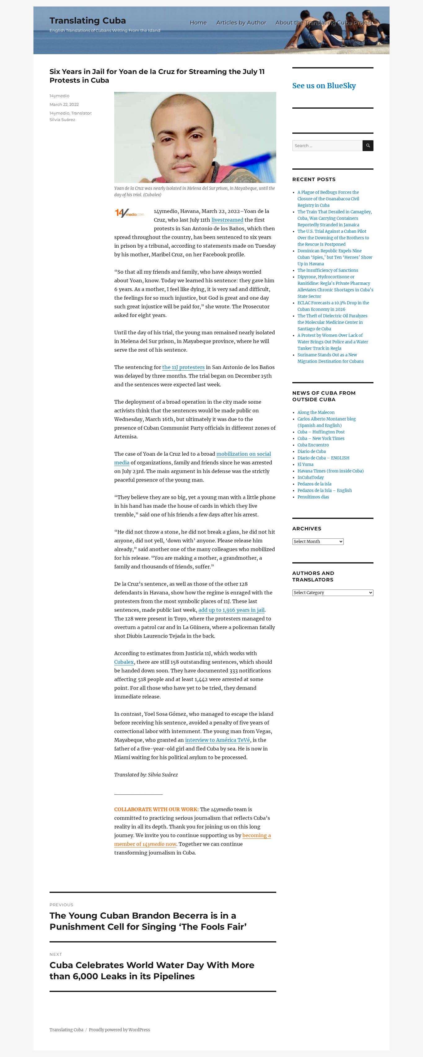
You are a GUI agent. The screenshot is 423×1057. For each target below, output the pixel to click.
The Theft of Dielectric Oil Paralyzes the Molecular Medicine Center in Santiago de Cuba (333, 322)
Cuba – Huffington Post (321, 432)
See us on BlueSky (324, 85)
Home (198, 22)
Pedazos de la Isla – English (325, 490)
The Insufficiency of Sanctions (328, 270)
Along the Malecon (316, 412)
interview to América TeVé (217, 740)
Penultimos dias (313, 497)
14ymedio (59, 95)
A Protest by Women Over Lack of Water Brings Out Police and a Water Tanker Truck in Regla (333, 342)
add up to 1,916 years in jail (231, 610)
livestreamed (227, 220)
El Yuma (305, 464)
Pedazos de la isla (314, 484)
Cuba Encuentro (313, 445)
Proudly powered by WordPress (119, 1030)
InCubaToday (311, 477)
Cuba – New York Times (321, 438)
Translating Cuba (88, 20)
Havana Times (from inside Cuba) (331, 471)
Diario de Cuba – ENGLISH (324, 458)
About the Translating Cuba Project (324, 22)
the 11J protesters (183, 367)
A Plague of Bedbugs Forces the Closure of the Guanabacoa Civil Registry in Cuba (328, 199)
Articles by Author (241, 22)
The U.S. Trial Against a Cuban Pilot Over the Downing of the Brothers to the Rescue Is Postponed (333, 238)
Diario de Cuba (312, 451)
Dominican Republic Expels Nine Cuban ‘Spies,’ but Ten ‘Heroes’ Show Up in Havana (335, 257)
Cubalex (124, 662)
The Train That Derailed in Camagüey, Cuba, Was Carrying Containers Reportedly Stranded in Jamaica (335, 218)
